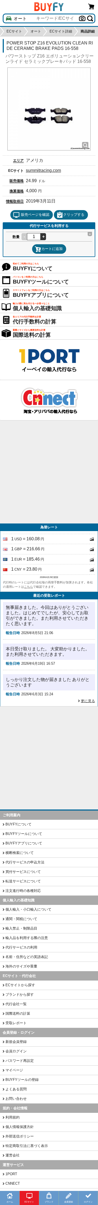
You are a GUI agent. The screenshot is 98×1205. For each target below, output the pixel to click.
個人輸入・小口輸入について (28, 909)
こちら (28, 586)
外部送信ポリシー (19, 1136)
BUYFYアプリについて (23, 843)
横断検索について (19, 853)
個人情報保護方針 (19, 1127)
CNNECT (12, 1183)
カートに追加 (52, 249)
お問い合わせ (16, 1099)
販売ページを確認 (35, 215)
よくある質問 (16, 1089)
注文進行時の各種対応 (23, 891)
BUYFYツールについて (23, 834)
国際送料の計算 (17, 1013)
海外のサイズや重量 (21, 966)
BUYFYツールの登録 (22, 1080)
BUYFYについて (18, 824)
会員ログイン (16, 1051)
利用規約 (12, 1117)
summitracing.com (43, 170)
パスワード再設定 (19, 1061)
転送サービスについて (23, 881)
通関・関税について (21, 919)
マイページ (14, 1070)
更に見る (88, 701)
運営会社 (12, 1155)
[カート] (91, 6)
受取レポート (16, 1023)
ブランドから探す (19, 994)
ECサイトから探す (20, 985)
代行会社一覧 (16, 1004)
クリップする (73, 215)
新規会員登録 (16, 1042)
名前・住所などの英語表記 (26, 957)
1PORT (11, 1174)
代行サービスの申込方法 (24, 862)
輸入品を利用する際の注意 (26, 938)
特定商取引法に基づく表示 (26, 1146)
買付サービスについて (23, 872)
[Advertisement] (49, 472)
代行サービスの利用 (21, 947)
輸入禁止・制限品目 (21, 928)
